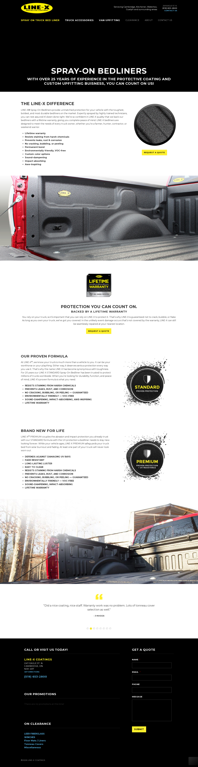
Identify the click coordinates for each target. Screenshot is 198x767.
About (149, 20)
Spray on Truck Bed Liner (40, 20)
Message (137, 697)
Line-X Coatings (38, 659)
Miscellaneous (32, 747)
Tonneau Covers (33, 744)
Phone (136, 684)
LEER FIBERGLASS (34, 733)
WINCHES (29, 737)
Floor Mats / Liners (35, 740)
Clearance (132, 20)
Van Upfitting (109, 20)
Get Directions (31, 672)
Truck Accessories (79, 20)
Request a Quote (154, 152)
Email (136, 672)
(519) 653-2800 (35, 676)
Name (136, 660)
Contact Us (165, 20)
